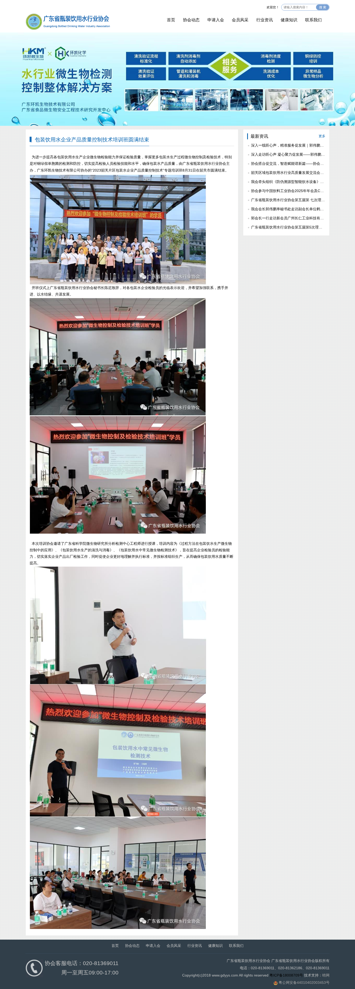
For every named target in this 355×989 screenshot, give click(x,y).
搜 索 (322, 7)
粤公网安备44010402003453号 (304, 982)
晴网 (326, 975)
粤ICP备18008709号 (286, 975)
